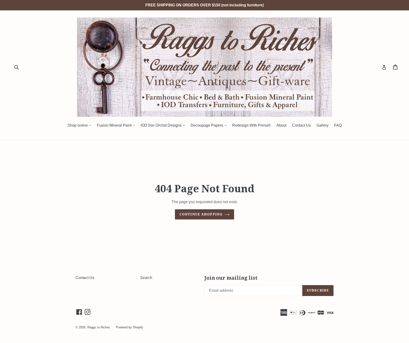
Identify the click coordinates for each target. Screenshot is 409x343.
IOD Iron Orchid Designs (164, 125)
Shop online (80, 125)
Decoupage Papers (210, 125)
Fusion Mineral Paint (117, 125)
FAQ (338, 125)
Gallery (322, 125)
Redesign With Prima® (251, 125)
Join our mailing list (231, 278)
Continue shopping (200, 214)
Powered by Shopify (129, 327)
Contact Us (301, 125)
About (281, 125)
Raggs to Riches (98, 327)
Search (146, 278)
